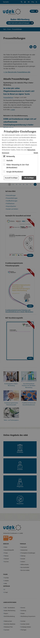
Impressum (5, 153)
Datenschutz (31, 150)
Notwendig (10, 156)
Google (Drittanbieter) (14, 172)
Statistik (9, 161)
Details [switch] (36, 153)
